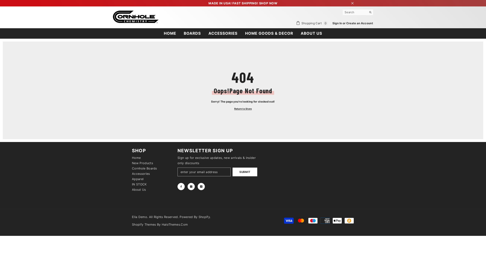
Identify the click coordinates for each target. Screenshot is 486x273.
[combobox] (355, 12)
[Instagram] (191, 186)
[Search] (358, 12)
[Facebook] (181, 186)
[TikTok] (201, 186)
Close (352, 3)
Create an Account (359, 23)
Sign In (337, 23)
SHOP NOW (268, 3)
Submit (244, 171)
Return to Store (243, 108)
